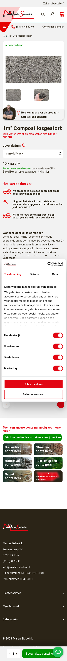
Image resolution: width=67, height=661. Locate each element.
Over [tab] (55, 273)
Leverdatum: (12, 145)
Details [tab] (34, 273)
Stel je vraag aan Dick (34, 116)
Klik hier (7, 136)
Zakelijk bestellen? (53, 3)
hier (47, 171)
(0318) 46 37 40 (11, 561)
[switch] (58, 346)
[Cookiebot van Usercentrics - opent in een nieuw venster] (48, 264)
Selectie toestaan (33, 394)
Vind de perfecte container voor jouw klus (33, 437)
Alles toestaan (33, 383)
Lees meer (9, 257)
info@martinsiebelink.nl (16, 567)
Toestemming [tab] (12, 273)
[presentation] (6, 404)
